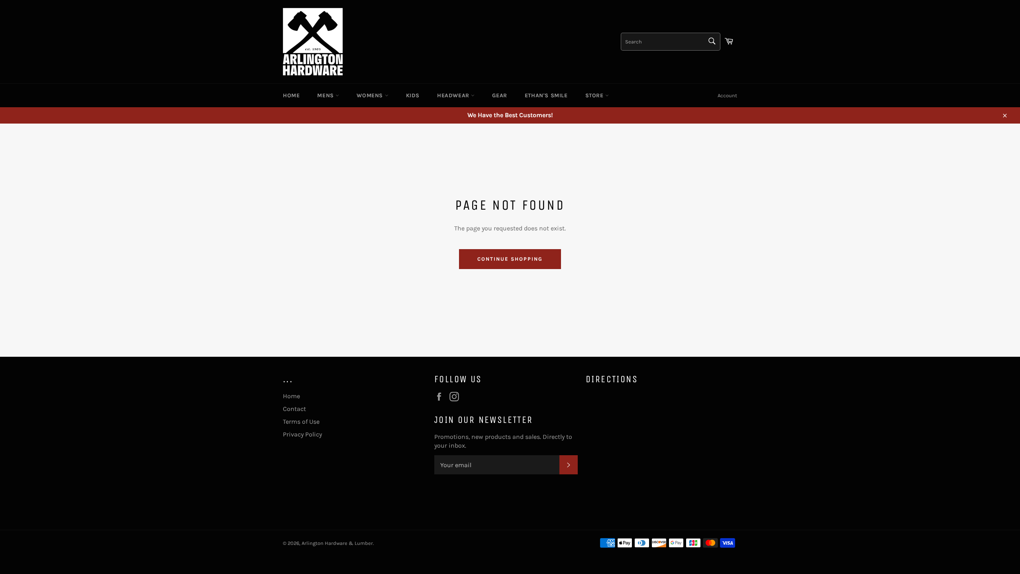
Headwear (454, 95)
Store (595, 95)
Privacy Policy (302, 434)
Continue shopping (509, 259)
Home (291, 95)
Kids (413, 95)
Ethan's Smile (546, 95)
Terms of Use (301, 421)
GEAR (499, 95)
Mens (326, 95)
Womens (370, 95)
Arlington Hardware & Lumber (337, 543)
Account (727, 95)
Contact (294, 409)
